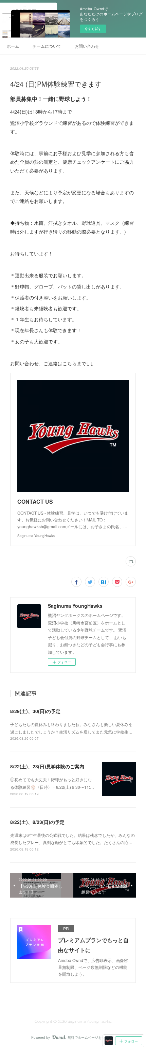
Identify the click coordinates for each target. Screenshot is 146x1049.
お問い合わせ (87, 46)
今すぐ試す (93, 28)
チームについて (47, 46)
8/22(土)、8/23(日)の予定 (37, 821)
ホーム (13, 46)
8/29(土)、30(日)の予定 (35, 711)
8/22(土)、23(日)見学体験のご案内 (47, 766)
